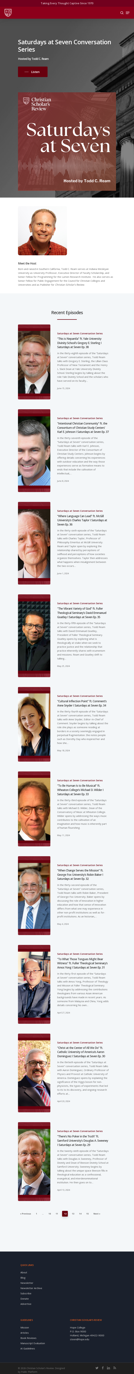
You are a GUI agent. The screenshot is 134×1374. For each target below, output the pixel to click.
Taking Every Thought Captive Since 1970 (67, 3)
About (23, 1272)
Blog (22, 1277)
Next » (96, 1213)
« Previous (25, 1213)
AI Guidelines (27, 1348)
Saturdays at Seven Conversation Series (80, 333)
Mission (24, 1327)
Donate (24, 1298)
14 (80, 1213)
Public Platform (29, 1371)
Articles (24, 1332)
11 (57, 1213)
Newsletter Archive (31, 1288)
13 (73, 1213)
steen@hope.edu (79, 1339)
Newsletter (26, 1282)
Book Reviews (28, 1338)
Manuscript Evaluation (32, 1343)
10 (50, 1213)
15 (87, 1213)
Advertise (25, 1303)
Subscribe (25, 1293)
